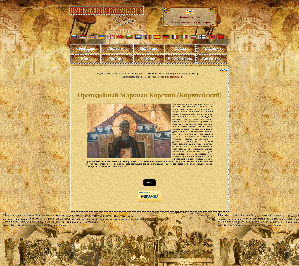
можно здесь (176, 76)
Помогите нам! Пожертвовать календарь (190, 19)
